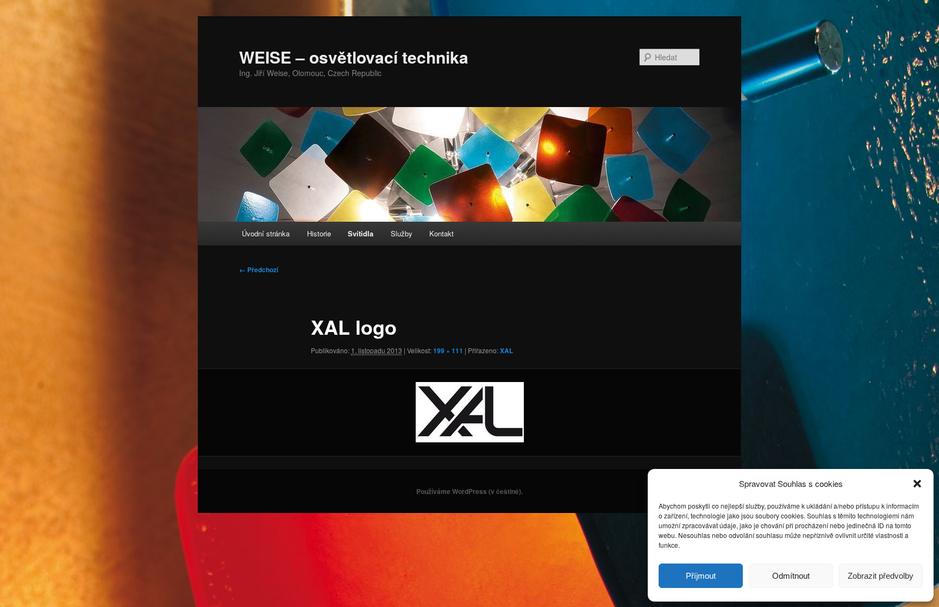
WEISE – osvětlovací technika (353, 56)
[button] (917, 483)
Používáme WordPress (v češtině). (469, 491)
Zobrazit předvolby (880, 575)
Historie (319, 233)
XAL (506, 350)
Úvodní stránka (266, 233)
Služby (401, 233)
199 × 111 (448, 350)
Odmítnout (791, 575)
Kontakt (441, 233)
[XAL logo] (469, 412)
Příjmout (701, 575)
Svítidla (360, 233)
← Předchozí (258, 269)
